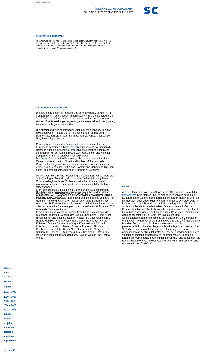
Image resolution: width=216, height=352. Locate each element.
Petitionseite (72, 144)
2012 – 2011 (9, 309)
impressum (9, 340)
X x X (63, 192)
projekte (7, 323)
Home (6, 268)
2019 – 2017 (9, 296)
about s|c (8, 336)
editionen (8, 327)
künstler (7, 314)
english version (43, 2)
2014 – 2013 (9, 305)
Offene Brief (47, 158)
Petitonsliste (129, 195)
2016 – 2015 (9, 301)
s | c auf (8, 350)
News (6, 272)
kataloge (8, 331)
